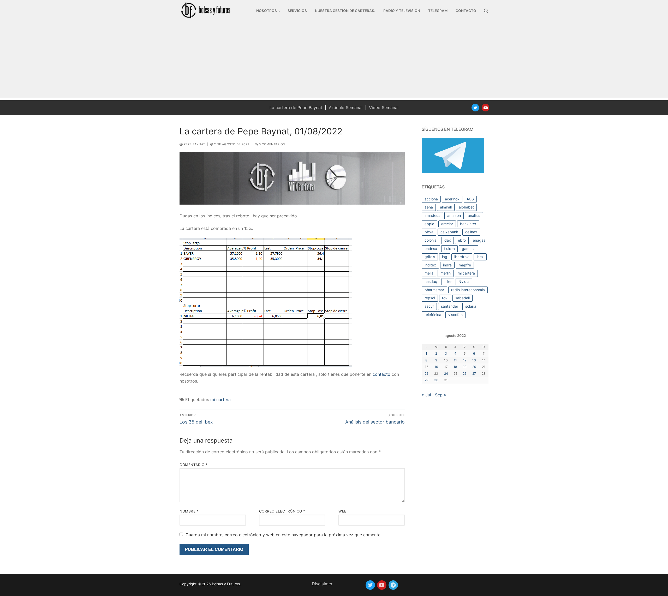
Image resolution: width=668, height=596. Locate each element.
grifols (430, 256)
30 (436, 380)
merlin (445, 273)
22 (426, 374)
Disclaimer (322, 583)
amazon (454, 215)
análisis (474, 215)
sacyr (429, 306)
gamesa (468, 248)
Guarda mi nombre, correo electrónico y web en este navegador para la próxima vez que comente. (283, 534)
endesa (431, 248)
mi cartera (220, 399)
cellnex (471, 232)
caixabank (449, 232)
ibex (480, 256)
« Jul (426, 394)
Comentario (193, 465)
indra (447, 265)
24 (446, 374)
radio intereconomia (468, 290)
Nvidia (463, 281)
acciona (431, 199)
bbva (429, 232)
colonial (431, 240)
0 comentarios (271, 144)
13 (474, 360)
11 (455, 360)
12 (464, 360)
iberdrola (461, 256)
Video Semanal (383, 107)
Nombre (189, 511)
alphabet (466, 207)
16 (436, 367)
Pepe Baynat (194, 144)
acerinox (452, 199)
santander (449, 306)
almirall (446, 207)
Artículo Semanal (345, 107)
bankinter (468, 224)
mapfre (465, 265)
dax (447, 240)
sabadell (462, 298)
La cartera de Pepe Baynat (296, 107)
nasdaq (431, 281)
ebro (462, 240)
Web (342, 511)
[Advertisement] (334, 61)
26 (465, 374)
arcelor (447, 224)
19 (465, 367)
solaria (470, 306)
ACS (470, 199)
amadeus (432, 215)
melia (429, 273)
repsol (430, 298)
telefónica (433, 314)
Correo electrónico (282, 511)
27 (474, 374)
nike (447, 281)
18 (455, 367)
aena (429, 207)
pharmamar (434, 290)
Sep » (440, 394)
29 (426, 380)
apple (429, 224)
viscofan (455, 314)
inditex (430, 265)
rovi (445, 298)
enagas (479, 240)
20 (474, 367)
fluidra (449, 248)
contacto (381, 374)
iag (444, 256)
